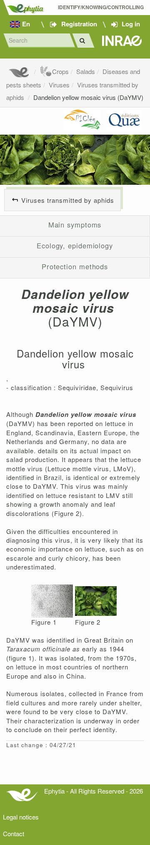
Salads (85, 71)
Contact (13, 833)
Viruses (59, 84)
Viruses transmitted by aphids (67, 200)
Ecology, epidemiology (75, 245)
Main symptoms (75, 225)
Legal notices (21, 816)
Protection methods (75, 266)
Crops (60, 71)
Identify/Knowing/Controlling (101, 7)
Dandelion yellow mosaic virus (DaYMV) (88, 97)
